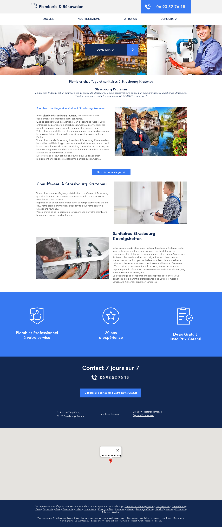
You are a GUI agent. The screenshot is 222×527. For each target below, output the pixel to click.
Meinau (130, 509)
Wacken (116, 512)
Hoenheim (166, 517)
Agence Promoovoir (143, 415)
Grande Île (68, 509)
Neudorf (159, 509)
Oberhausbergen (116, 517)
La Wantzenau (82, 520)
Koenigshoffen (105, 509)
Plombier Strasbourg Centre (139, 506)
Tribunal (106, 512)
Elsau (38, 509)
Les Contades (163, 506)
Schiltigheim (66, 520)
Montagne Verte (144, 509)
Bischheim (178, 517)
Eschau (158, 520)
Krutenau (119, 509)
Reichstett (132, 517)
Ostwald (124, 520)
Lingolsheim (112, 520)
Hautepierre (90, 509)
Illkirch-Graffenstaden (142, 520)
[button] (170, 19)
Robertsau (180, 509)
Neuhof (169, 509)
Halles (79, 509)
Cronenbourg (179, 506)
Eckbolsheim (97, 520)
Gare (57, 509)
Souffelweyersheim (149, 517)
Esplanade (48, 509)
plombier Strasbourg (54, 517)
